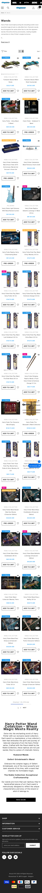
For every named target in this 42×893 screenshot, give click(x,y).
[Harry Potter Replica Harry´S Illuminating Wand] (10, 238)
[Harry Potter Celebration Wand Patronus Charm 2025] (31, 148)
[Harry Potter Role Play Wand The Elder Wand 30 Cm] (10, 362)
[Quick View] (17, 58)
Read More (21, 800)
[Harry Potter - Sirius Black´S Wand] (10, 106)
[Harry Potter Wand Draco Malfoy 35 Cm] (31, 583)
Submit (33, 845)
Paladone (10, 205)
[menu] (2, 8)
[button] (19, 51)
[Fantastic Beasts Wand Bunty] (10, 65)
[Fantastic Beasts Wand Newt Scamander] (31, 65)
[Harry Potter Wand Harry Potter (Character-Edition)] (31, 624)
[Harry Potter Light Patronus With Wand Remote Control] (10, 194)
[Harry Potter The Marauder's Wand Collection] (31, 408)
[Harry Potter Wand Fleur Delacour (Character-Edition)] (10, 624)
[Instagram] (10, 857)
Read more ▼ (5, 42)
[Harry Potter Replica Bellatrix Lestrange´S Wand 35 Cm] (31, 194)
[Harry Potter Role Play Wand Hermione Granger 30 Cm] (31, 279)
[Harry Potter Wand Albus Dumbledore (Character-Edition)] (31, 495)
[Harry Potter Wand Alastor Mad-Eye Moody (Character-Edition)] (10, 495)
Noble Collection (10, 77)
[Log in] (33, 8)
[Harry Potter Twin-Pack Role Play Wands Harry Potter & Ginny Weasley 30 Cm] (10, 449)
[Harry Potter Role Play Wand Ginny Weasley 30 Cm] (31, 238)
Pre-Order (29, 132)
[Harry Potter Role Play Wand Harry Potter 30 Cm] (10, 279)
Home (2, 12)
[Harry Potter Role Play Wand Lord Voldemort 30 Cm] (10, 320)
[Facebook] (4, 857)
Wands (8, 12)
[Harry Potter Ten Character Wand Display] (10, 408)
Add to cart (8, 91)
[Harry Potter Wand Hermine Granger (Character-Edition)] (31, 668)
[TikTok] (16, 857)
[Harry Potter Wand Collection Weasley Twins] (10, 583)
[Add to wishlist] (17, 91)
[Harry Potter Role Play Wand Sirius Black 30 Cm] (31, 320)
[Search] (8, 8)
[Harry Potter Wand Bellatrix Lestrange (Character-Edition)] (31, 539)
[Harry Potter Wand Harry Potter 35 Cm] (10, 668)
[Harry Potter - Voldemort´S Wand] (31, 106)
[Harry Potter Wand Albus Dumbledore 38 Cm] (10, 539)
